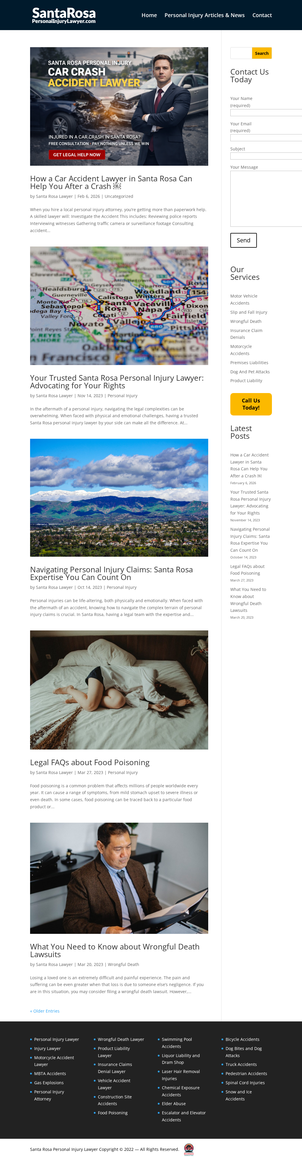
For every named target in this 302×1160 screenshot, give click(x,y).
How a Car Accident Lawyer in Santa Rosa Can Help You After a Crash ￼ (111, 182)
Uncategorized (119, 196)
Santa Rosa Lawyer (54, 196)
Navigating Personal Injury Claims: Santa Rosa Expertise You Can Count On (111, 573)
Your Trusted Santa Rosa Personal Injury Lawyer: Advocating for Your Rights (117, 381)
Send (243, 240)
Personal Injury (122, 395)
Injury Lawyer (47, 1048)
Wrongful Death (123, 964)
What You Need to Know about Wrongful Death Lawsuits (115, 950)
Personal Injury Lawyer (56, 1039)
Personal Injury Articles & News (205, 16)
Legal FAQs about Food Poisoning (90, 762)
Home (149, 16)
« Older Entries (45, 1011)
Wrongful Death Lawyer (121, 1039)
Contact (262, 16)
